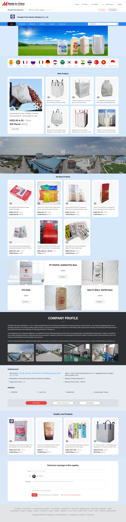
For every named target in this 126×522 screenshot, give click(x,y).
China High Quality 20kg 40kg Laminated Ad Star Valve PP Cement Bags (77, 446)
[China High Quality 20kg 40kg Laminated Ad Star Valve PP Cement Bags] (77, 431)
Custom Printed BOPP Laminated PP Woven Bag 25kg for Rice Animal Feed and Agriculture (104, 208)
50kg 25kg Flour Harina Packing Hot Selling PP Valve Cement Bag (75, 247)
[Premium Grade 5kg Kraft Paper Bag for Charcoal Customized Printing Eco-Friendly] (49, 431)
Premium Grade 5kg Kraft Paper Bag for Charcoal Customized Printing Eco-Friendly (48, 446)
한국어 (75, 510)
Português (29, 510)
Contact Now (15, 129)
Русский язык (43, 510)
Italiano (51, 510)
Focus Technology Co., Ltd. (51, 514)
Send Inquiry (102, 10)
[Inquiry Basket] (103, 4)
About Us (32, 24)
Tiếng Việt (102, 510)
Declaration (82, 514)
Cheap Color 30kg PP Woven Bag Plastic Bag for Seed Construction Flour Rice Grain (48, 208)
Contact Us (62, 24)
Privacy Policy (90, 514)
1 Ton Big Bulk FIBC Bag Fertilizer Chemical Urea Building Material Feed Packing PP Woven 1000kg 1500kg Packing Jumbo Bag (106, 101)
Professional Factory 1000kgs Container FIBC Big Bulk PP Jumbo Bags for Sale (24, 114)
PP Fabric (15, 375)
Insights (110, 508)
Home (11, 24)
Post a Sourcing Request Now (71, 495)
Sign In (77, 4)
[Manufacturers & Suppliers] (14, 3)
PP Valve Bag (45, 373)
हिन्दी (85, 510)
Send (34, 495)
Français (36, 510)
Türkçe (96, 510)
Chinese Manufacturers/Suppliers (41, 508)
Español (23, 510)
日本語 (80, 510)
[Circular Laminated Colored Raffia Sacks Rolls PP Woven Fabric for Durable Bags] (49, 232)
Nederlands (64, 510)
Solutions (42, 24)
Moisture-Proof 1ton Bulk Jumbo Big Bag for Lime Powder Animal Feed (56, 131)
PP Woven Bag (36, 373)
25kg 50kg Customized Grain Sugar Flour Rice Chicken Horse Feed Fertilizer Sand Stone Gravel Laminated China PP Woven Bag (20, 446)
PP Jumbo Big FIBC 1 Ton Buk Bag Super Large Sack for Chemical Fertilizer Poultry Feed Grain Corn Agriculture (105, 446)
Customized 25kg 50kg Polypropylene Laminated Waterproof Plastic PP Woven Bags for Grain (20, 247)
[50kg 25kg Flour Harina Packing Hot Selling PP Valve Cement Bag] (77, 232)
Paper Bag (53, 373)
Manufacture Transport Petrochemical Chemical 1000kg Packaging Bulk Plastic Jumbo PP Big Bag (56, 101)
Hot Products (17, 508)
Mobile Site (103, 508)
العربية (69, 510)
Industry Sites (74, 508)
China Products (27, 508)
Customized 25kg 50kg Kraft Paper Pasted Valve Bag (19, 208)
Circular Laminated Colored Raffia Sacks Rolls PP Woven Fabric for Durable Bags (48, 247)
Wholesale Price (66, 508)
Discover (52, 24)
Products (22, 24)
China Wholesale (55, 508)
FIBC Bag (21, 373)
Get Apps (110, 4)
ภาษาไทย (90, 510)
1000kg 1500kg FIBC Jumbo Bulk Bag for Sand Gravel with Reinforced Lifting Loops (81, 101)
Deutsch (57, 510)
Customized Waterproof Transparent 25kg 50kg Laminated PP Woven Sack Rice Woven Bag (76, 208)
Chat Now (113, 10)
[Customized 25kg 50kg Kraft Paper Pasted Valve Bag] (21, 193)
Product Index (94, 508)
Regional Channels (84, 508)
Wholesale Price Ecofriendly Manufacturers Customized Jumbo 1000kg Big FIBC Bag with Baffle (82, 131)
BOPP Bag (28, 373)
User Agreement (73, 514)
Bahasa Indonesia (111, 510)
